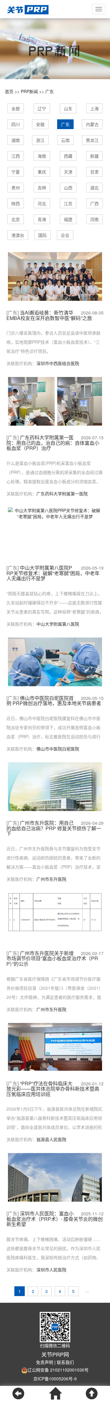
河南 (94, 219)
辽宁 (42, 108)
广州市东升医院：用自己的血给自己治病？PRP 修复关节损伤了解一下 (53, 828)
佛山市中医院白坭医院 (57, 749)
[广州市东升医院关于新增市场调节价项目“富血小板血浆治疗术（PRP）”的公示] (55, 911)
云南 (65, 140)
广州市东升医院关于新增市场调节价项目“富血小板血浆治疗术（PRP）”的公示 (52, 958)
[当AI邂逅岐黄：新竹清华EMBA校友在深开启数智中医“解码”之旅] (55, 282)
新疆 (94, 156)
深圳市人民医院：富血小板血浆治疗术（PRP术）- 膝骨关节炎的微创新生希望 (54, 1219)
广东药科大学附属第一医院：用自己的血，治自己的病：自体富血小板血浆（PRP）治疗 (52, 443)
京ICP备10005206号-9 (55, 1379)
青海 (42, 219)
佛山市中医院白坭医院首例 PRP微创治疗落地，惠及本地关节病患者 (53, 700)
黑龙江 (92, 140)
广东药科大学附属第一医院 (62, 493)
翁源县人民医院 (51, 1139)
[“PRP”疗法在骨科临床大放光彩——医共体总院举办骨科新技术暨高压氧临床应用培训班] (55, 1046)
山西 (68, 187)
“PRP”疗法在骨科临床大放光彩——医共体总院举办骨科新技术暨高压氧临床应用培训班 (52, 1089)
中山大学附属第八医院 (57, 624)
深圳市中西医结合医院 (57, 363)
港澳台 (17, 235)
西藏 (68, 156)
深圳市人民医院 (51, 1270)
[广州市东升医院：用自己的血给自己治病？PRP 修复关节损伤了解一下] (55, 797)
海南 (42, 156)
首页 (9, 91)
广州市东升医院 (51, 879)
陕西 (15, 203)
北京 (15, 219)
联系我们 (65, 1362)
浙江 (40, 140)
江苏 (68, 203)
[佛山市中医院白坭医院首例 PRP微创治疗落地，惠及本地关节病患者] (55, 671)
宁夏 (15, 172)
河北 (42, 203)
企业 (65, 235)
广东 (49, 91)
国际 (42, 235)
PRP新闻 (29, 91)
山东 (68, 108)
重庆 (42, 172)
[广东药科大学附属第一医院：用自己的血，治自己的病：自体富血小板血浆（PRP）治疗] (55, 405)
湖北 (94, 187)
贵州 (15, 187)
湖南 (15, 140)
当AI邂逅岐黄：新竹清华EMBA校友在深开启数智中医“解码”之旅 (49, 315)
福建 (68, 219)
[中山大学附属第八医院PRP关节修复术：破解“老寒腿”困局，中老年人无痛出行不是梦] (55, 513)
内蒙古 (92, 124)
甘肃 (94, 172)
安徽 (40, 124)
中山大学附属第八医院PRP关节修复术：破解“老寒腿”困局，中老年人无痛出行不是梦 (53, 573)
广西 (94, 203)
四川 (15, 124)
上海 (94, 108)
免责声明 (44, 1362)
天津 (68, 172)
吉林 (42, 187)
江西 (15, 156)
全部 (15, 108)
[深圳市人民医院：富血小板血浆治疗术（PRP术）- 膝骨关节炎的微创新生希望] (55, 1187)
